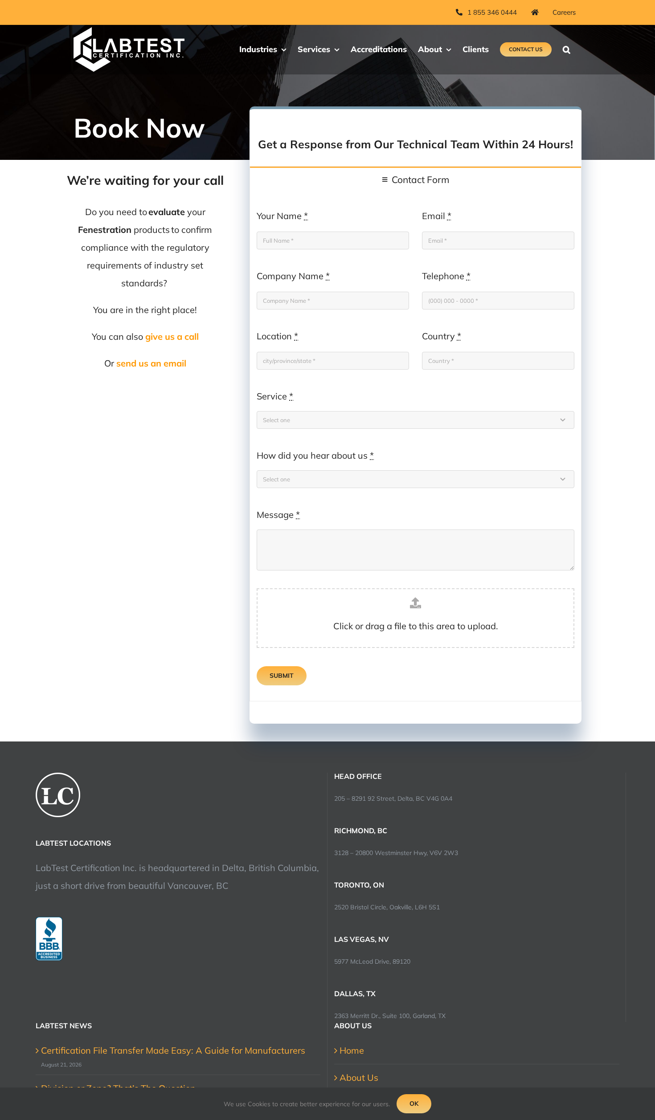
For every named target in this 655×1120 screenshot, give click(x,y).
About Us (359, 1077)
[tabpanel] (415, 446)
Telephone (446, 275)
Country (441, 336)
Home (352, 1050)
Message (278, 514)
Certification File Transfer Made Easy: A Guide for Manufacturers (173, 1050)
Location (277, 336)
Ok (413, 1104)
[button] (566, 49)
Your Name (282, 215)
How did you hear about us (315, 455)
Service (275, 396)
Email (436, 215)
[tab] (415, 179)
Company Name (293, 275)
